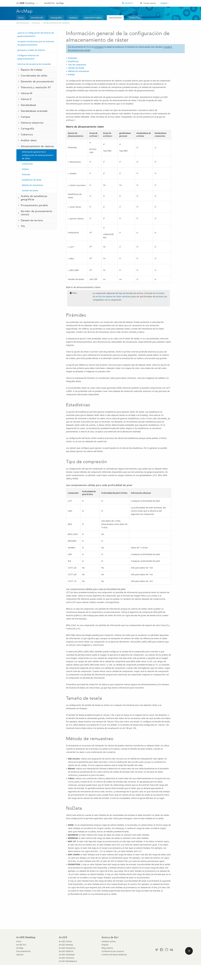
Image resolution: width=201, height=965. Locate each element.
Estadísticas (73, 61)
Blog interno (107, 948)
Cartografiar (56, 17)
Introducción (37, 17)
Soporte (19, 954)
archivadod (98, 47)
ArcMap (60, 3)
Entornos (36, 23)
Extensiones (134, 17)
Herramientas (115, 17)
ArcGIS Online (65, 941)
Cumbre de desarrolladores (114, 954)
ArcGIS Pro (49, 3)
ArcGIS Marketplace (68, 961)
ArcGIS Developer (67, 954)
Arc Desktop (25, 3)
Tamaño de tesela (30, 190)
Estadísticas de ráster (32, 179)
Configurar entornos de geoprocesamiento (28, 57)
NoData (25, 169)
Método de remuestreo (32, 185)
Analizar (73, 17)
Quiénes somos (109, 941)
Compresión (27, 163)
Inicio (21, 17)
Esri (179, 3)
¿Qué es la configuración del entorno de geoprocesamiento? (35, 34)
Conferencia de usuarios (113, 951)
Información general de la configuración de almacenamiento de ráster (37, 155)
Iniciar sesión (149, 3)
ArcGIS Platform (66, 951)
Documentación (23, 951)
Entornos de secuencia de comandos (34, 64)
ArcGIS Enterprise (67, 948)
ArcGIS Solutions (66, 958)
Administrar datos (93, 17)
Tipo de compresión (77, 64)
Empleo (105, 944)
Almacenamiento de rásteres (56, 23)
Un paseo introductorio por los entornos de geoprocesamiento (35, 43)
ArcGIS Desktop (66, 944)
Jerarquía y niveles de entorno (31, 50)
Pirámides (72, 58)
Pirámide (26, 174)
